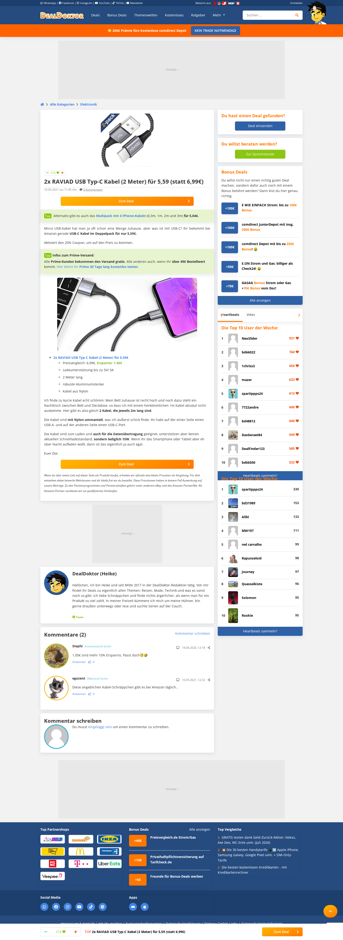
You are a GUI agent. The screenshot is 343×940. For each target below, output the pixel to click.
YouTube (104, 3)
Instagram (86, 3)
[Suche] (297, 15)
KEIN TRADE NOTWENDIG (214, 30)
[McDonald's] (81, 851)
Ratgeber (198, 15)
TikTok (120, 3)
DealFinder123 (253, 448)
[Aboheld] (53, 839)
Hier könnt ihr (97, 266)
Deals (95, 15)
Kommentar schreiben (192, 633)
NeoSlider (249, 338)
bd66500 (248, 462)
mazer (247, 379)
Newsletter (136, 3)
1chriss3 (248, 366)
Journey (248, 572)
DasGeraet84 (252, 435)
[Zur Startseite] (318, 12)
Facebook (68, 3)
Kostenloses (174, 15)
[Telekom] (81, 863)
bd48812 (248, 421)
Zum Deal (126, 201)
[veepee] (53, 876)
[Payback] (109, 851)
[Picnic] (53, 863)
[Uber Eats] (109, 863)
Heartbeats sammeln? (260, 475)
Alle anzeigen (260, 300)
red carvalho (252, 544)
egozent (90, 678)
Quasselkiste (252, 584)
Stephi (91, 646)
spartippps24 (252, 393)
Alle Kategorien (62, 104)
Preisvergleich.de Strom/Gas (173, 837)
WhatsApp (50, 3)
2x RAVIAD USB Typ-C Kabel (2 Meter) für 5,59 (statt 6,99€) (135, 931)
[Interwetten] (53, 851)
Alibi (245, 517)
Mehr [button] (217, 15)
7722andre (250, 407)
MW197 (248, 530)
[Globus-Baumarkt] (81, 839)
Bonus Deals (117, 15)
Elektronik (88, 104)
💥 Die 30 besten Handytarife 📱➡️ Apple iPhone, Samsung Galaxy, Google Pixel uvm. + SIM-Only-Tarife (258, 854)
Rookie (247, 615)
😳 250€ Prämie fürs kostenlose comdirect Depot (147, 30)
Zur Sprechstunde (260, 154)
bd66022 (248, 352)
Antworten (79, 662)
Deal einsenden (260, 126)
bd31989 (248, 503)
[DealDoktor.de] (62, 15)
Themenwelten (146, 15)
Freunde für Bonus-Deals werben (176, 876)
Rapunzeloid (252, 558)
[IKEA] (109, 839)
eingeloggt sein (100, 727)
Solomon (249, 597)
